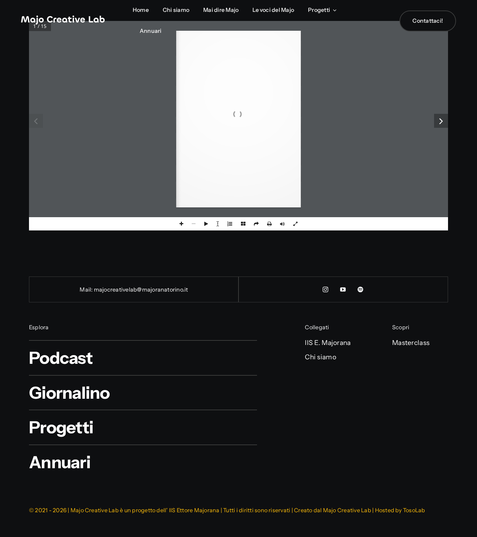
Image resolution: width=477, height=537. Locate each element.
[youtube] (343, 289)
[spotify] (361, 289)
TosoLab (414, 510)
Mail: (87, 289)
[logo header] (63, 19)
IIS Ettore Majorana (194, 510)
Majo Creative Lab (347, 510)
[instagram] (326, 289)
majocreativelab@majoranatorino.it (141, 289)
